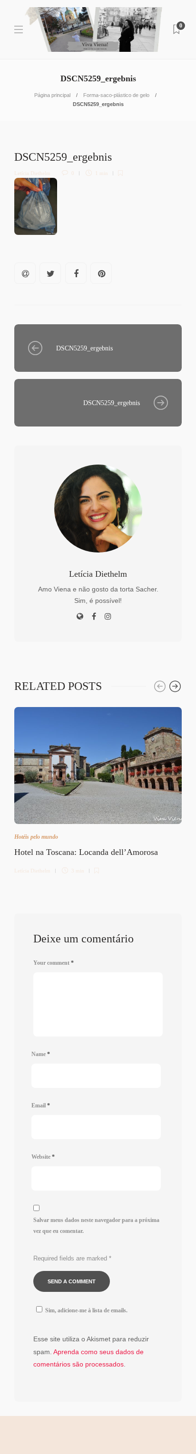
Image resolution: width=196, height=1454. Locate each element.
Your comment (53, 963)
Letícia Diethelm (32, 173)
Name (40, 1054)
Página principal (52, 95)
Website (43, 1157)
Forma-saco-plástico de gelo (116, 95)
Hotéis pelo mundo (36, 837)
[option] (98, 789)
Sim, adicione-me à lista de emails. (86, 1310)
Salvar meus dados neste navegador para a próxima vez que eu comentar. (96, 1225)
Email (40, 1105)
